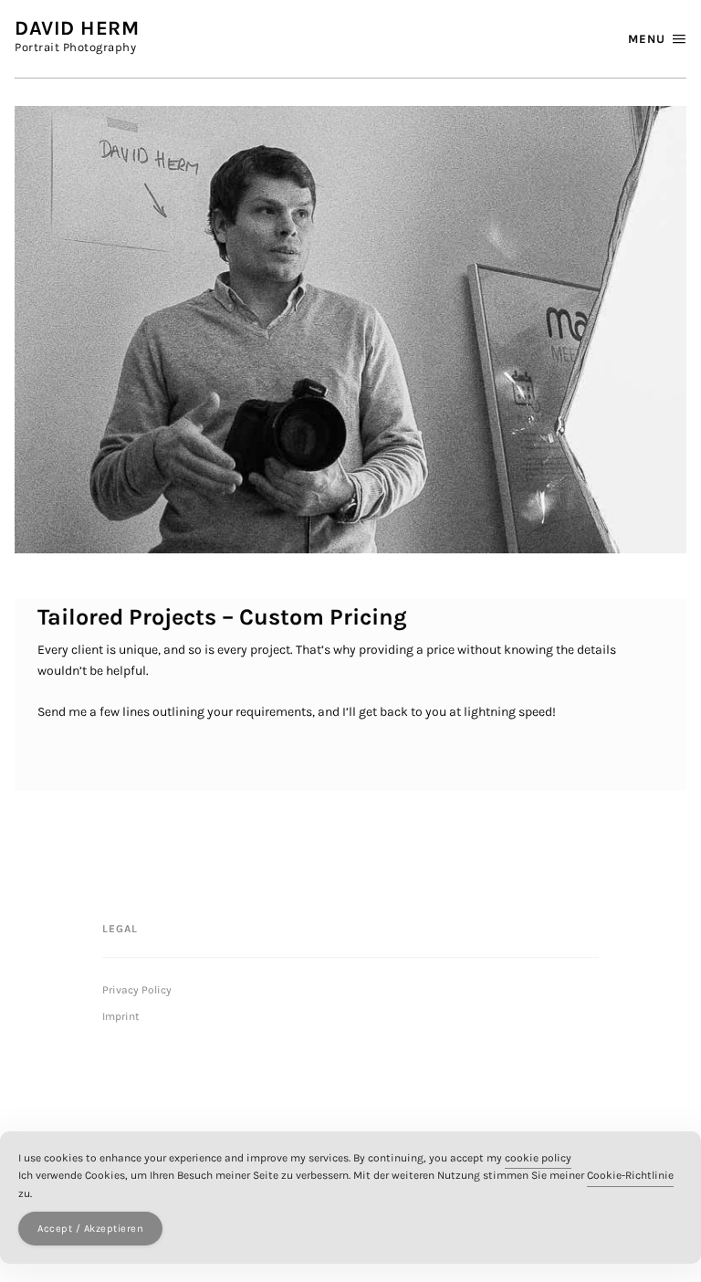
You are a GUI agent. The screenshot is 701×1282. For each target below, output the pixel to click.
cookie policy (538, 1157)
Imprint (121, 1016)
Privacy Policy (137, 989)
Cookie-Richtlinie (630, 1175)
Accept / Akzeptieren (90, 1229)
